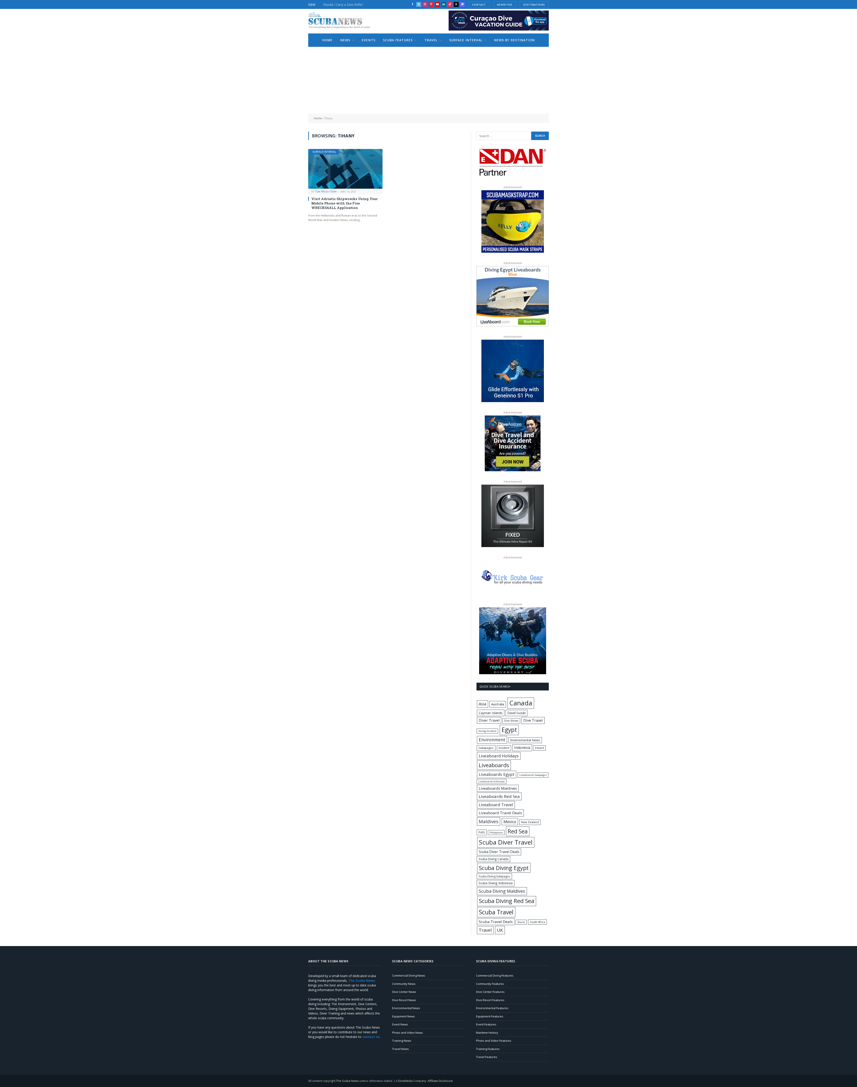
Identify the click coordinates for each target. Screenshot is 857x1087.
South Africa (537, 922)
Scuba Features (398, 40)
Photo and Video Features (493, 1041)
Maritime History (487, 1033)
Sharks (521, 922)
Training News (401, 1041)
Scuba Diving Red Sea (506, 901)
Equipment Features (489, 1016)
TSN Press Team (325, 191)
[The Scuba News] (341, 21)
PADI (481, 832)
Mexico (509, 821)
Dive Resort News (404, 1000)
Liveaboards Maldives (498, 788)
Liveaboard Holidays (499, 755)
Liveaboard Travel (496, 804)
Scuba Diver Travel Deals (499, 851)
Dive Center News (404, 992)
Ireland (539, 748)
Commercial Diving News (408, 975)
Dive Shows (511, 721)
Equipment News (403, 1016)
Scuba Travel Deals (496, 921)
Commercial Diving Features (495, 975)
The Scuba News (347, 1081)
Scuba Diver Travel (506, 842)
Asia (482, 704)
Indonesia (522, 747)
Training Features (488, 1049)
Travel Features (486, 1057)
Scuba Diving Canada (493, 859)
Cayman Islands (491, 713)
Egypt (509, 730)
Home (327, 40)
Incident (504, 748)
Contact (484, 4)
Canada (520, 702)
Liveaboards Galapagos (533, 775)
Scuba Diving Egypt (504, 868)
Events (368, 40)
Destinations (539, 4)
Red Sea (518, 831)
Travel (431, 40)
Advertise (510, 4)
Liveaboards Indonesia (491, 781)
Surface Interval (466, 40)
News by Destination (514, 40)
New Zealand (530, 822)
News (345, 40)
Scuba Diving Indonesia (495, 883)
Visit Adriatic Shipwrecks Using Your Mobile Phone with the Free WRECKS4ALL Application (344, 203)
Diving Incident (487, 731)
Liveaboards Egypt (496, 774)
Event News (400, 1024)
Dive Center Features (490, 992)
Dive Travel (533, 720)
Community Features (490, 984)
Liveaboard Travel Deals (500, 812)
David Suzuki (516, 713)
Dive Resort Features (490, 1000)
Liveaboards (494, 765)
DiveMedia (405, 1081)
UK (500, 930)
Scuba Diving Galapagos (494, 876)
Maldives (488, 821)
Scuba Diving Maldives (502, 891)
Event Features (486, 1024)
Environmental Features (492, 1008)
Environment (492, 740)
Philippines (496, 832)
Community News (404, 984)
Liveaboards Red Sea (499, 796)
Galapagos (486, 748)
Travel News (400, 1049)
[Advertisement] (428, 80)
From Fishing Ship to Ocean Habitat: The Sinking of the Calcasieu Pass (358, 7)
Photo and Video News (407, 1033)
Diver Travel (489, 720)
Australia (497, 704)
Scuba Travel (496, 912)
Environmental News (525, 740)
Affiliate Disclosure (440, 1081)
